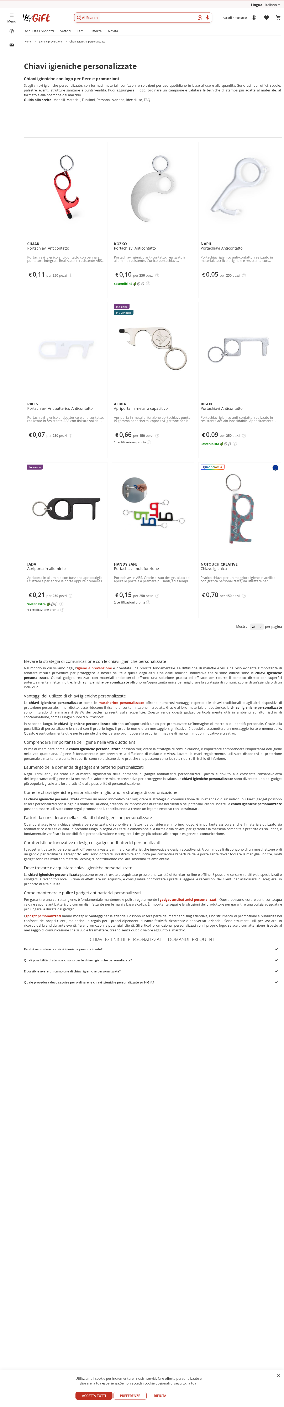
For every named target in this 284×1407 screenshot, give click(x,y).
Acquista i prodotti (39, 31)
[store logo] (36, 17)
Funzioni (88, 99)
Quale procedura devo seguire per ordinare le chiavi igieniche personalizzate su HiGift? (89, 982)
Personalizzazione (111, 99)
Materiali (73, 99)
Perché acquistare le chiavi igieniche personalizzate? (63, 949)
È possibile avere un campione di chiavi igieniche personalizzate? (72, 971)
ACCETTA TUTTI (94, 1395)
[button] (272, 4)
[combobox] (143, 17)
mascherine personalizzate (121, 702)
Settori (65, 31)
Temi (80, 31)
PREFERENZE (130, 1395)
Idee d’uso (134, 99)
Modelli (59, 99)
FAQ (147, 99)
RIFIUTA (160, 1395)
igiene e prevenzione (94, 668)
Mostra (242, 626)
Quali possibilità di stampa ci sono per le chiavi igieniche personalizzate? (78, 960)
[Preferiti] (266, 17)
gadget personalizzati (43, 916)
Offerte (96, 31)
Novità (113, 31)
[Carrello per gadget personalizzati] (278, 18)
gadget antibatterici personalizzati (188, 899)
